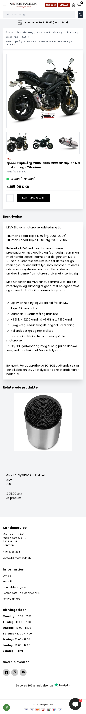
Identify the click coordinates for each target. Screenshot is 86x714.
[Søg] (80, 14)
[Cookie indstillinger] (6, 707)
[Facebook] (6, 672)
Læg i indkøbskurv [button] (33, 197)
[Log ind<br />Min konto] (73, 5)
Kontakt (7, 581)
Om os (7, 575)
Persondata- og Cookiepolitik (21, 593)
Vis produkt (13, 498)
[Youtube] (23, 672)
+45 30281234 (11, 551)
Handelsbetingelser (15, 587)
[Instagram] (14, 672)
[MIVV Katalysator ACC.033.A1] (43, 433)
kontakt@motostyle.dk (17, 558)
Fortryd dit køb (12, 598)
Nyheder (51, 4)
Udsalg (64, 4)
